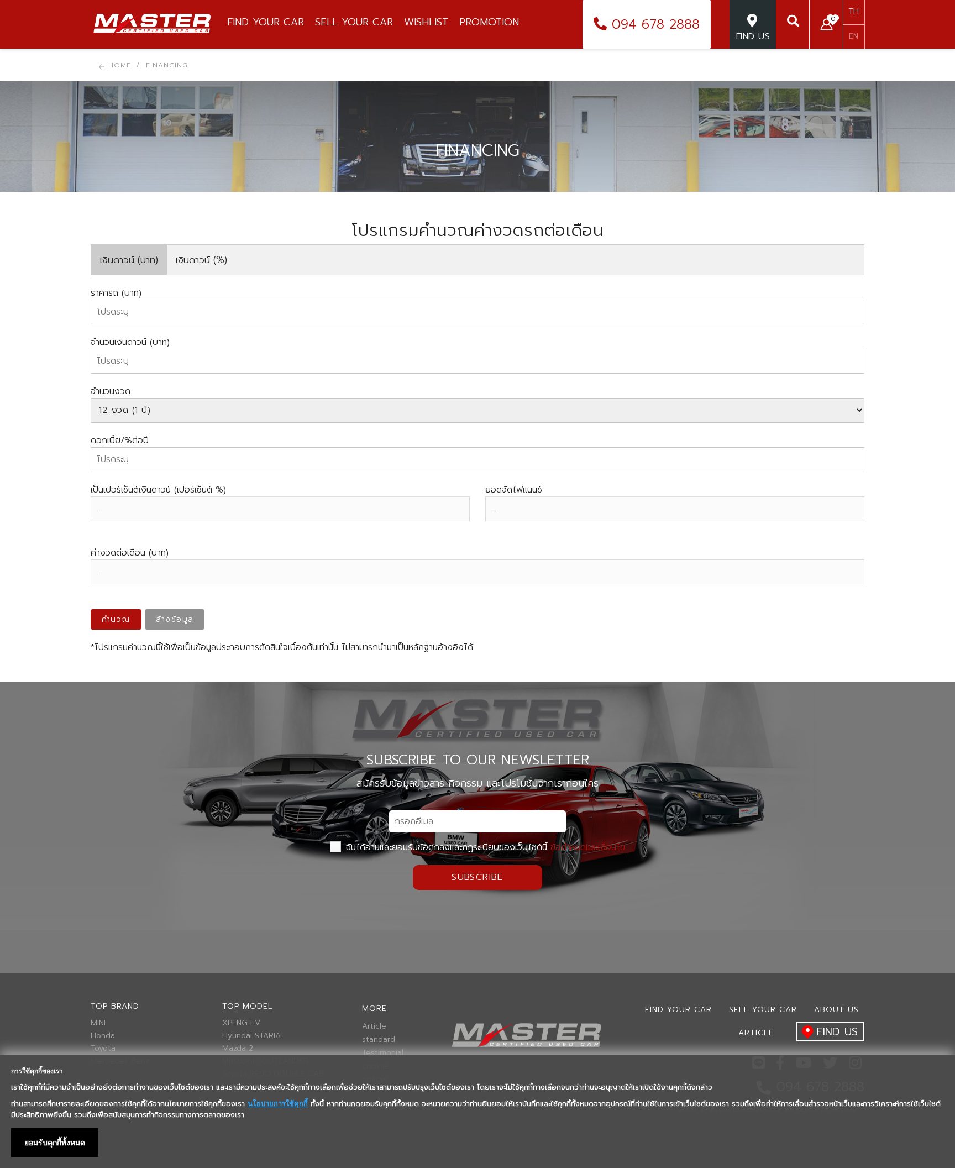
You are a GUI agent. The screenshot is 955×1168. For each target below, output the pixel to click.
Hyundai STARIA (251, 1035)
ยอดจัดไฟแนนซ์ (513, 489)
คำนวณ (116, 619)
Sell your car (763, 1009)
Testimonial (380, 1053)
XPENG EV (241, 1023)
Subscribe (477, 877)
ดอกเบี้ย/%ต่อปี (120, 440)
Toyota (103, 1048)
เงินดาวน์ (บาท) (129, 260)
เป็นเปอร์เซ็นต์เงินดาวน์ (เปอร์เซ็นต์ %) (158, 489)
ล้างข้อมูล (175, 619)
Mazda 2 (237, 1048)
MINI (98, 1023)
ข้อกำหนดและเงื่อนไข (587, 847)
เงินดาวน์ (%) (201, 260)
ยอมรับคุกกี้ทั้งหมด (54, 1142)
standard (378, 1039)
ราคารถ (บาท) (116, 293)
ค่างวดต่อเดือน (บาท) (130, 552)
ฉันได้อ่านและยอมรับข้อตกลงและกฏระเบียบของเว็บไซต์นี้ (484, 847)
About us (836, 1009)
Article (374, 1026)
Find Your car (678, 1009)
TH (853, 11)
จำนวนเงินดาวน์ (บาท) (130, 342)
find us (837, 1031)
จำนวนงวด (110, 391)
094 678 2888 (653, 24)
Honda (103, 1035)
